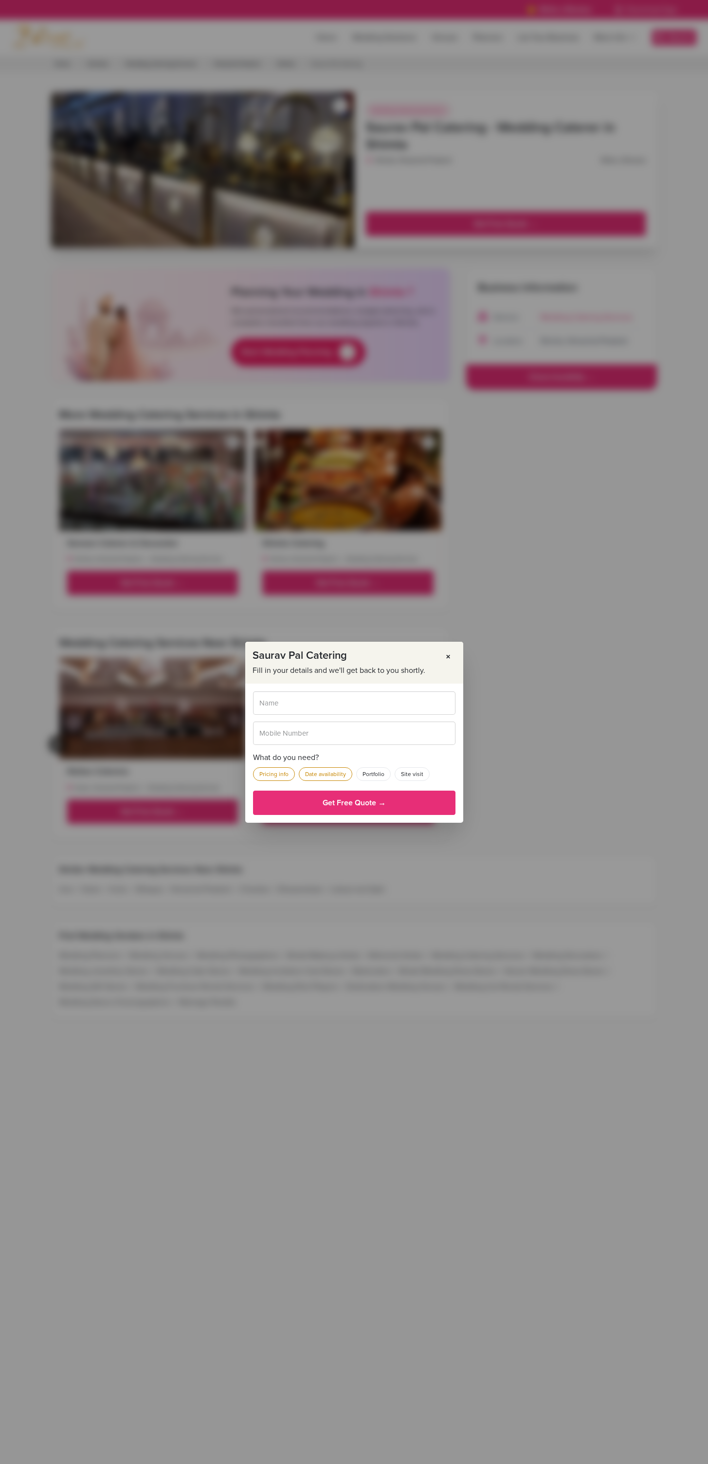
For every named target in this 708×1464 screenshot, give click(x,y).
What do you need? (286, 757)
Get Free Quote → (354, 803)
